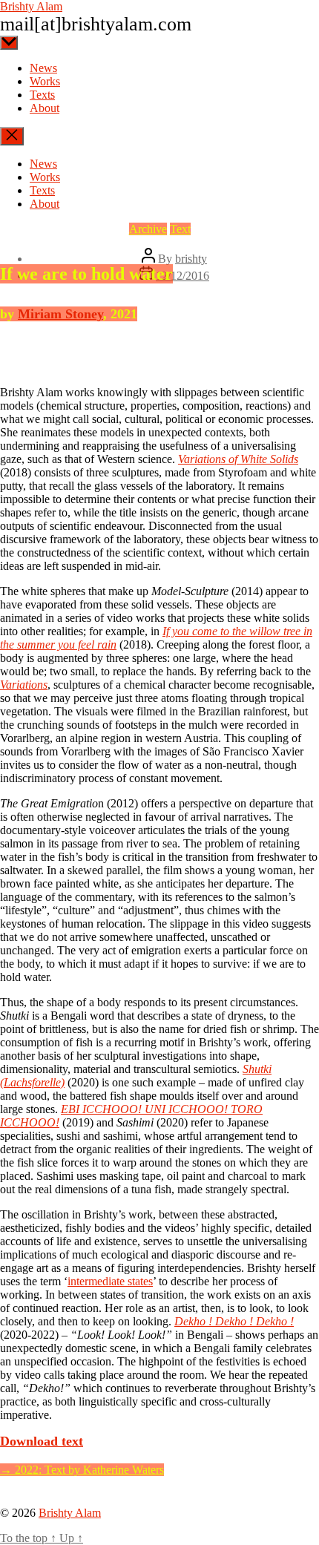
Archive (148, 229)
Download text (41, 1441)
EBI (71, 1109)
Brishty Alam (31, 6)
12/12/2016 (182, 275)
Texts (42, 94)
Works (45, 81)
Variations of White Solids (238, 459)
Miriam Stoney (60, 313)
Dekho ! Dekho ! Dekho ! (234, 1321)
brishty (191, 258)
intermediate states (110, 1281)
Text (180, 229)
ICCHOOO (110, 1109)
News (43, 68)
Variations (23, 684)
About (44, 108)
